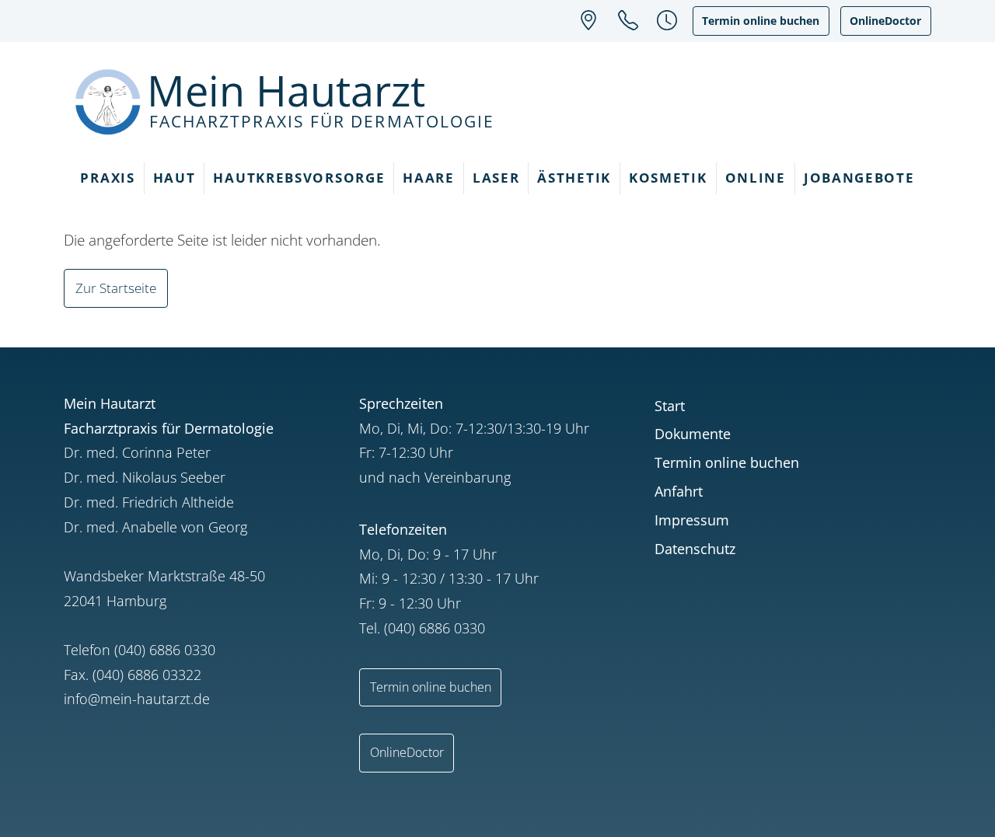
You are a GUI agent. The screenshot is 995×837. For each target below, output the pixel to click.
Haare (429, 178)
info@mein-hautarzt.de (137, 698)
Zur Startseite (115, 288)
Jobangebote (859, 178)
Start (670, 405)
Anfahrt (679, 491)
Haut (174, 178)
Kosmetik (668, 178)
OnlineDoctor (885, 20)
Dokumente (693, 433)
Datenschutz (695, 548)
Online (755, 178)
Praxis (107, 178)
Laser (496, 178)
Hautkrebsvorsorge (299, 178)
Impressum (692, 520)
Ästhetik (574, 178)
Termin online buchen (760, 20)
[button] (667, 19)
